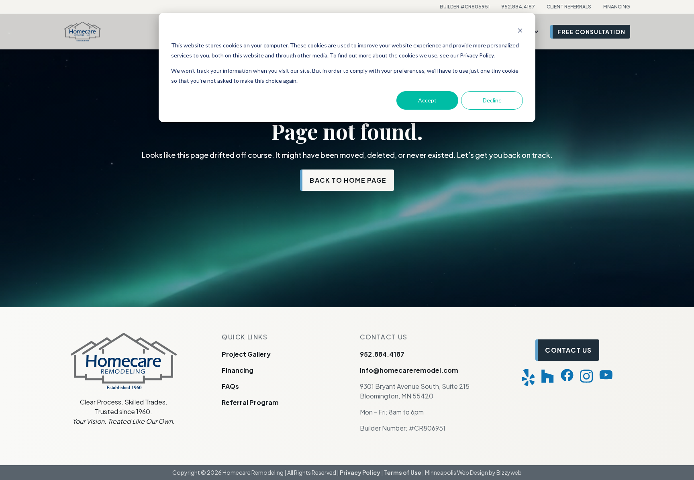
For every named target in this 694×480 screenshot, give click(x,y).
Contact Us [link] (568, 350)
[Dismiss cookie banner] (520, 30)
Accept (427, 100)
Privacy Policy (360, 472)
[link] (82, 31)
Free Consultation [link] (591, 31)
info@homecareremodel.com (409, 370)
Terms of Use (402, 472)
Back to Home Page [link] (348, 180)
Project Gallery (246, 354)
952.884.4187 (382, 354)
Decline (492, 100)
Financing (237, 370)
